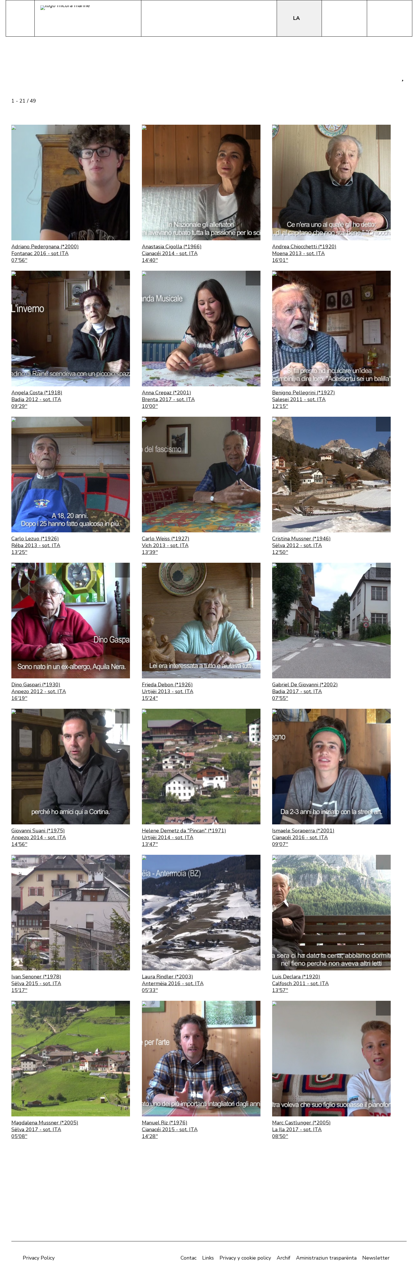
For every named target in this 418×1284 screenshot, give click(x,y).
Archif (283, 1257)
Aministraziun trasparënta (326, 1257)
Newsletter (376, 1257)
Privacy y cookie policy (245, 1257)
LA (297, 18)
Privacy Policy (39, 1257)
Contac (188, 1257)
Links (208, 1257)
